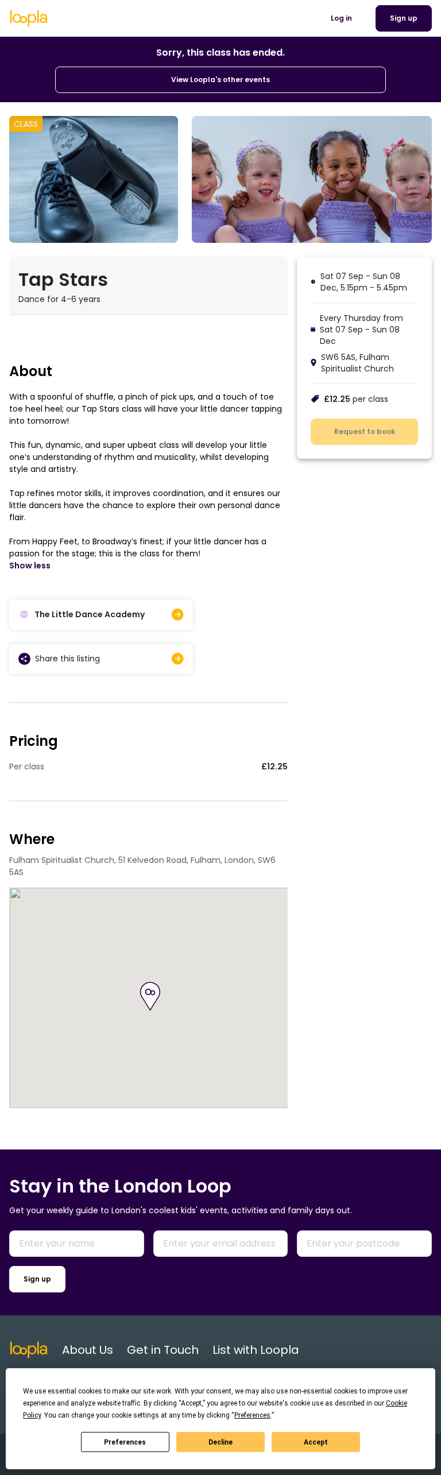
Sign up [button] (403, 18)
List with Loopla (255, 1350)
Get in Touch (163, 1350)
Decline (220, 1442)
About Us (87, 1350)
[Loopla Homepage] (28, 18)
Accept (316, 1442)
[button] (150, 996)
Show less (30, 565)
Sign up (37, 1279)
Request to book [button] (364, 431)
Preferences (125, 1442)
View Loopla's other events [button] (220, 79)
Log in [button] (341, 18)
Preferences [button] (252, 1415)
